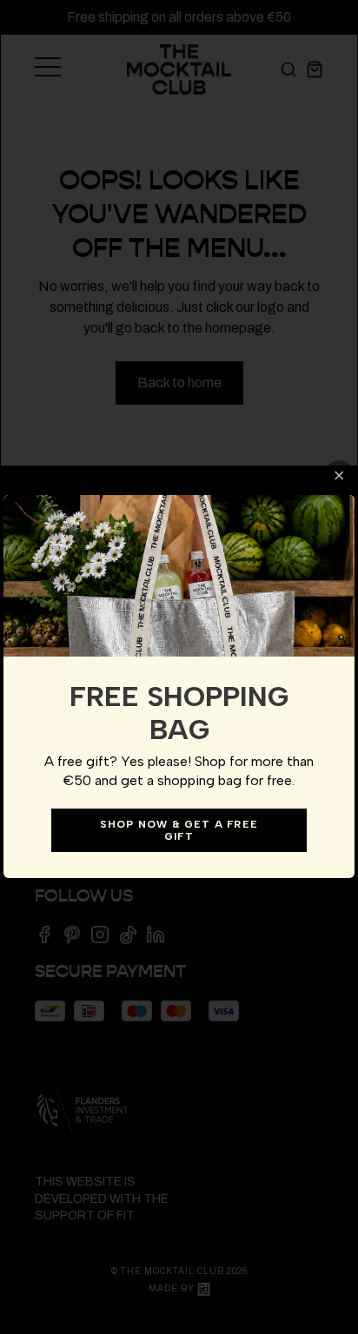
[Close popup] (339, 475)
